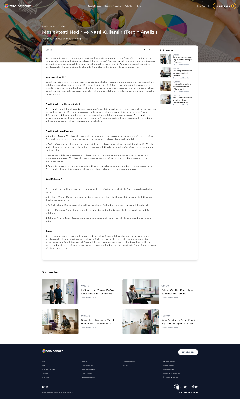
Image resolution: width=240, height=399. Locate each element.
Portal (84, 361)
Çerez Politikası (168, 369)
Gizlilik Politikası (168, 365)
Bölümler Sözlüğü (88, 377)
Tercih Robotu (94, 6)
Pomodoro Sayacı (88, 369)
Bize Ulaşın (46, 377)
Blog (138, 6)
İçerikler (125, 365)
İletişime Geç (188, 352)
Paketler (128, 6)
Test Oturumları (88, 365)
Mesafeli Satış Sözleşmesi (171, 373)
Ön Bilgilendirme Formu (171, 377)
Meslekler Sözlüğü (128, 361)
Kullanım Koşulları (169, 361)
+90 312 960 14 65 (188, 392)
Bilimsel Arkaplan (113, 6)
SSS (43, 365)
